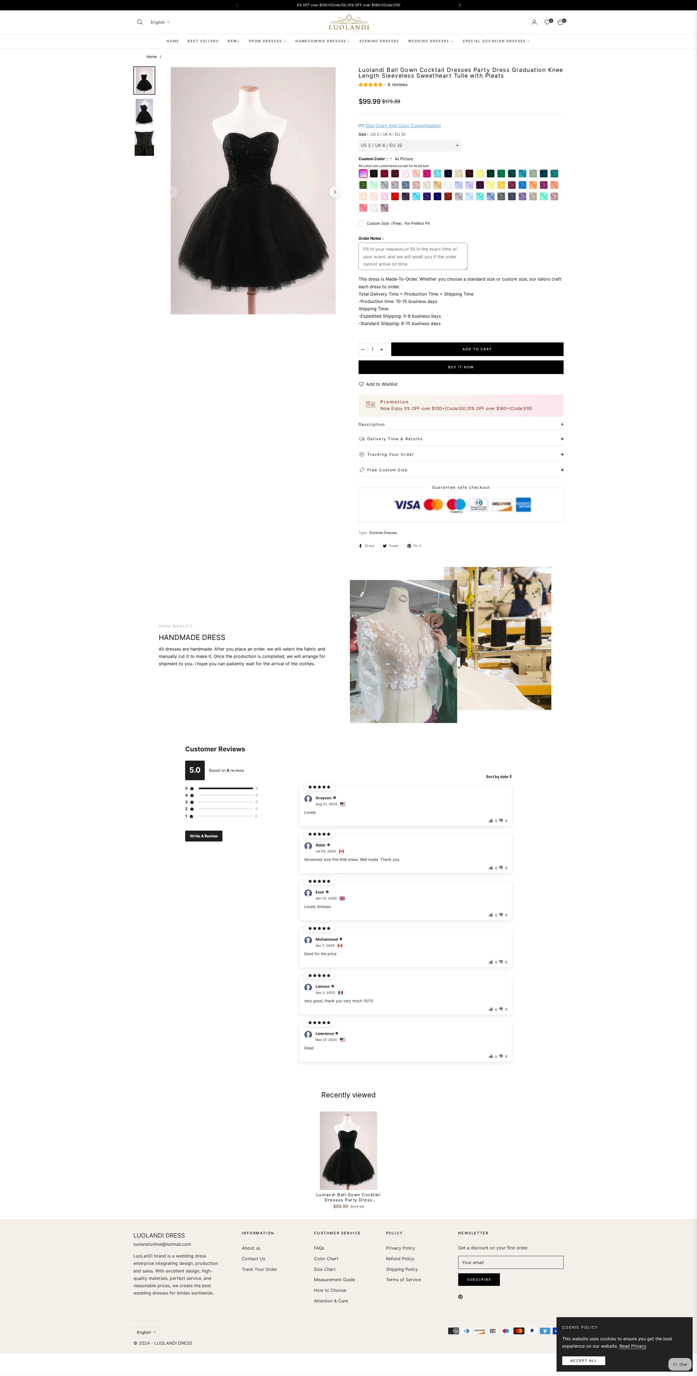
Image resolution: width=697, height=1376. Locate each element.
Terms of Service (403, 1279)
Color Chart (326, 1258)
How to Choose (330, 1290)
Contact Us (253, 1258)
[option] (253, 190)
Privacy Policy (400, 1248)
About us (251, 1248)
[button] (139, 22)
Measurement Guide (334, 1279)
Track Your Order (259, 1269)
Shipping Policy (402, 1269)
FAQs (319, 1248)
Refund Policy (400, 1258)
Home (151, 56)
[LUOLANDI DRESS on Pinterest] (460, 1296)
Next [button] (335, 192)
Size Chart (325, 1269)
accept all (583, 1361)
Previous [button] (171, 192)
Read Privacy (632, 1346)
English (158, 22)
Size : (382, 134)
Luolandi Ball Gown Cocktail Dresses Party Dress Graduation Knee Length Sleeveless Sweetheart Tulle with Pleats (348, 1197)
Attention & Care (331, 1301)
